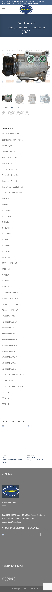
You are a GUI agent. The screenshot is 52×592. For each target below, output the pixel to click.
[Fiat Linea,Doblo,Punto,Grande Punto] (13, 439)
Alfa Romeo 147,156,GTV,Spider (35, 458)
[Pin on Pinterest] (22, 113)
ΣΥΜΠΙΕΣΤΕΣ (38, 27)
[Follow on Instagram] (9, 579)
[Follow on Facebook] (4, 579)
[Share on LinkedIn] (27, 113)
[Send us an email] (13, 579)
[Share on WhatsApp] (4, 113)
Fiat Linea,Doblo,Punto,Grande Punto (12, 459)
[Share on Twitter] (13, 113)
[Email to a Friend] (18, 113)
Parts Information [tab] (11, 133)
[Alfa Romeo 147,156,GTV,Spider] (38, 439)
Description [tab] (8, 128)
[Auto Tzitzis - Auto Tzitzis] (26, 9)
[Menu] (3, 9)
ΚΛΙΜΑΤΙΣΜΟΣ (23, 27)
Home (10, 27)
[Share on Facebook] (9, 113)
